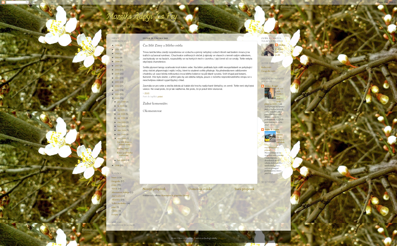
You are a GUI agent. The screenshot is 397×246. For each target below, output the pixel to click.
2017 (117, 65)
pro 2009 (122, 101)
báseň (114, 177)
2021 (117, 49)
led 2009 (122, 160)
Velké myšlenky (119, 203)
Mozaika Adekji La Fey (141, 17)
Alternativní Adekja (120, 192)
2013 (117, 82)
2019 (117, 57)
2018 (117, 61)
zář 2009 (122, 114)
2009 (117, 98)
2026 (117, 45)
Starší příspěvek (244, 189)
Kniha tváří (266, 67)
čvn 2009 (122, 122)
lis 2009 (121, 106)
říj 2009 (121, 110)
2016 (117, 69)
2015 (117, 73)
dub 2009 (122, 130)
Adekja (281, 45)
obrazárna (116, 199)
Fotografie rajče (268, 71)
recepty (115, 214)
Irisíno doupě (271, 86)
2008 (117, 165)
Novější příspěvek (154, 189)
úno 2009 (122, 138)
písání (160, 96)
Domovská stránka (200, 189)
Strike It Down (272, 129)
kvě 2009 (122, 126)
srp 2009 (122, 118)
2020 (117, 53)
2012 (117, 86)
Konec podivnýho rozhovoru (125, 154)
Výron (114, 188)
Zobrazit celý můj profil (279, 52)
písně (114, 207)
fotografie (116, 181)
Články (115, 210)
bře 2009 (122, 134)
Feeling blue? (123, 148)
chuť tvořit (116, 196)
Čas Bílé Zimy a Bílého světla (124, 143)
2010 (117, 94)
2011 (117, 90)
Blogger (221, 238)
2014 (117, 78)
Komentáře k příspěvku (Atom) (175, 195)
